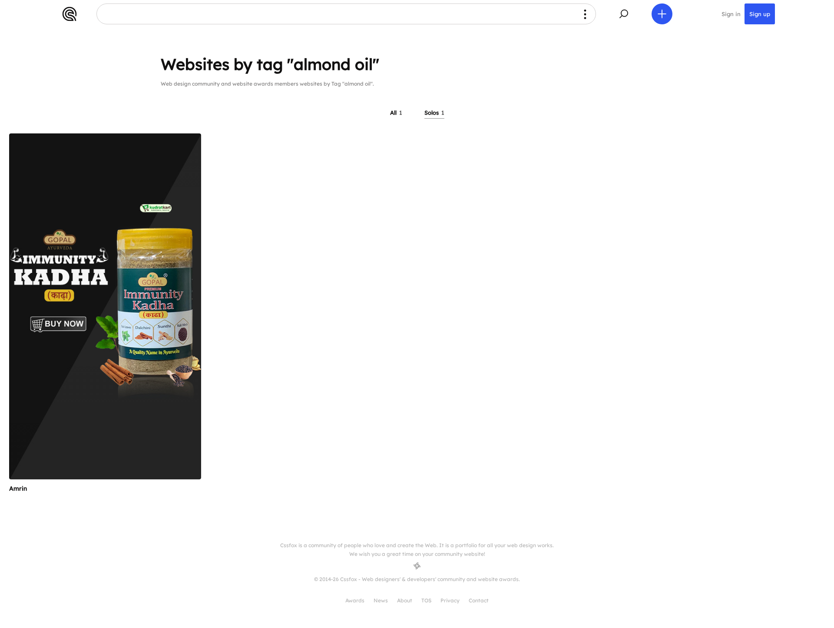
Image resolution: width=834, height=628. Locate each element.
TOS (426, 600)
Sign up (759, 13)
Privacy (450, 600)
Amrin (18, 488)
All (396, 112)
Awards (354, 600)
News (381, 600)
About (404, 600)
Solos (434, 112)
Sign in (731, 13)
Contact (479, 600)
